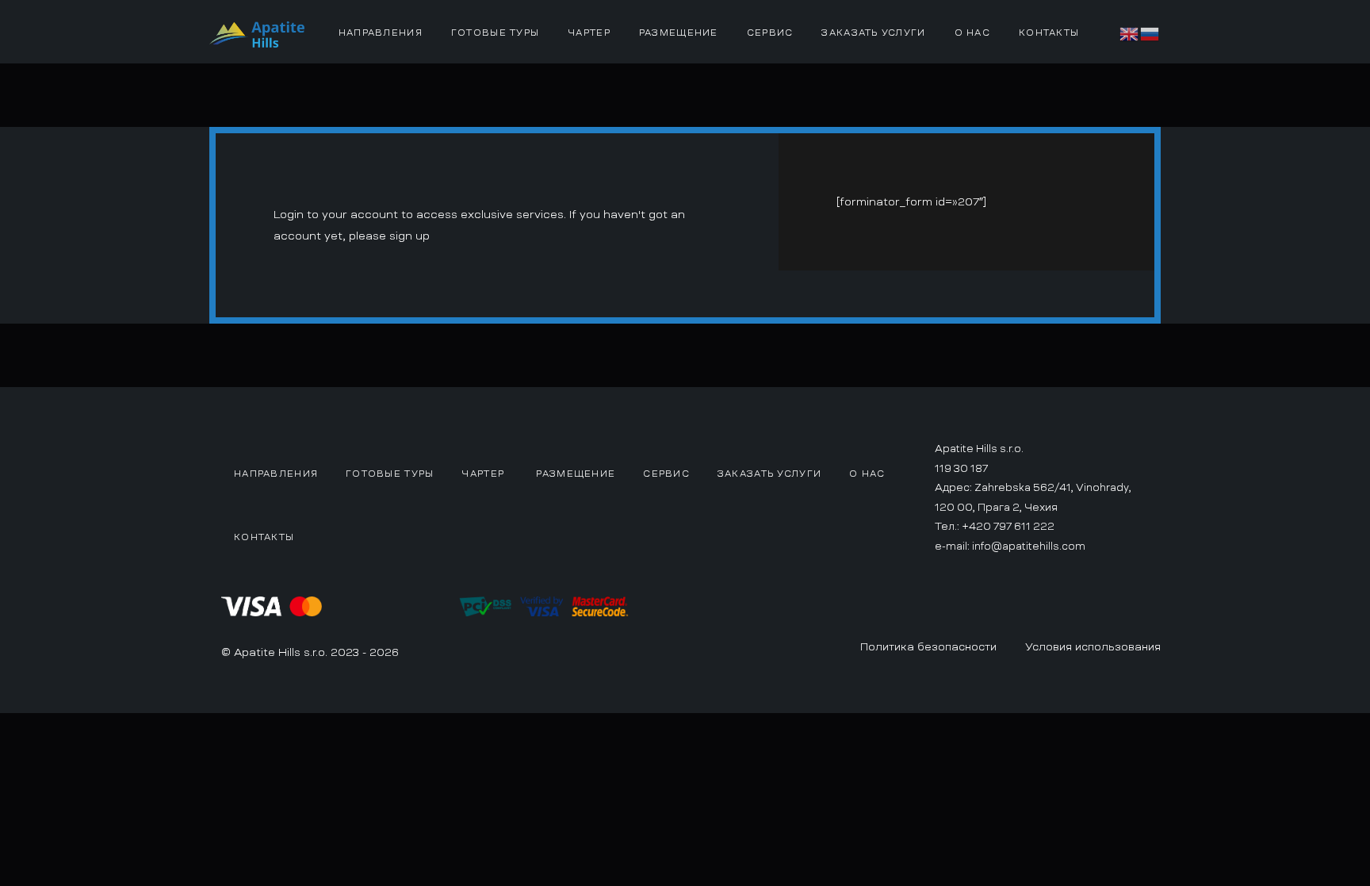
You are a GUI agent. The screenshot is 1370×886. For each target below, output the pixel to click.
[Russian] (1150, 31)
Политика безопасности (928, 647)
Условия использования (1093, 647)
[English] (1129, 31)
